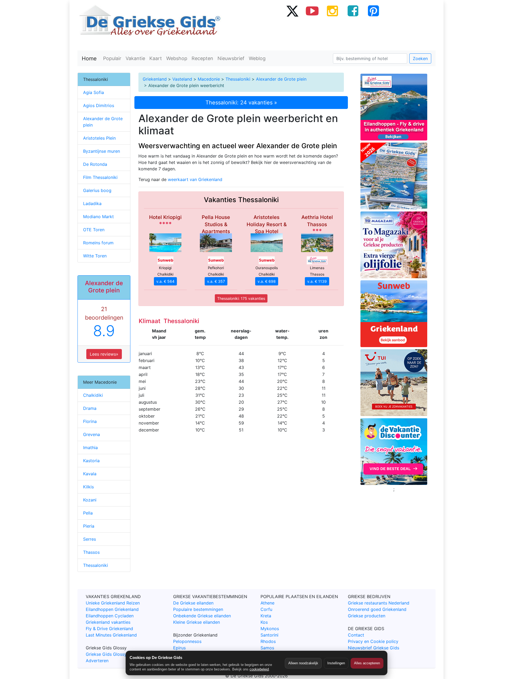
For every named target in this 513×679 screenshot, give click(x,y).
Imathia (90, 447)
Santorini (269, 635)
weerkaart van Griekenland (195, 179)
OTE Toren (93, 229)
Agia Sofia (93, 92)
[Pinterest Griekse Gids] (373, 10)
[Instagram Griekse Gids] (332, 10)
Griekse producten (366, 615)
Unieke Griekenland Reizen (113, 603)
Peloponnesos (187, 641)
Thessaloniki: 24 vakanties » (241, 102)
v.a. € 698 (267, 281)
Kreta (266, 615)
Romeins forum (98, 242)
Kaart (155, 58)
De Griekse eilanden (193, 603)
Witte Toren (95, 255)
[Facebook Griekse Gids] (352, 10)
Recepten (202, 58)
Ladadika (92, 203)
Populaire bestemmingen (198, 609)
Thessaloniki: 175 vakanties (241, 298)
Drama (89, 408)
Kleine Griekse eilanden (196, 622)
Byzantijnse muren (101, 151)
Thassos (91, 552)
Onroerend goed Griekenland (377, 609)
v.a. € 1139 (317, 281)
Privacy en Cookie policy (373, 641)
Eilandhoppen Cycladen (110, 615)
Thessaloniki (238, 79)
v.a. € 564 (165, 281)
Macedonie (209, 79)
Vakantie (135, 58)
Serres (89, 539)
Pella (88, 513)
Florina (90, 421)
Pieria (88, 526)
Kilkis (88, 486)
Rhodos (268, 641)
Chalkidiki (93, 395)
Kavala (89, 473)
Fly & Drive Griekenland (109, 628)
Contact (356, 635)
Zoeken (420, 58)
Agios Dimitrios (98, 105)
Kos (264, 622)
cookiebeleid (259, 669)
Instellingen (336, 663)
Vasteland (182, 79)
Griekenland (155, 79)
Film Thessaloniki (100, 177)
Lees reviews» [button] (104, 354)
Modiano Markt (98, 216)
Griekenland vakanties (108, 622)
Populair (112, 58)
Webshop (176, 58)
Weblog (257, 58)
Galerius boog (97, 190)
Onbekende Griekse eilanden (202, 615)
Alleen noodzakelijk (303, 663)
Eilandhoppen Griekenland (112, 609)
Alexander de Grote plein (281, 79)
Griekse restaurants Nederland (378, 603)
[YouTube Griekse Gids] (312, 10)
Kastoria (91, 460)
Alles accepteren (367, 663)
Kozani (89, 500)
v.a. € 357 (216, 281)
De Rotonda (95, 164)
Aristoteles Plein (99, 138)
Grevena (91, 434)
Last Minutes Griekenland (111, 635)
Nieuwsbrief (230, 58)
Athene (267, 603)
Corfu (266, 609)
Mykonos (270, 628)
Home (89, 58)
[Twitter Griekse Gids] (292, 10)
